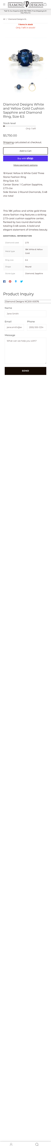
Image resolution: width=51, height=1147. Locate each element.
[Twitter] (21, 281)
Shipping (8, 142)
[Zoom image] (25, 59)
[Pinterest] (10, 281)
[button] (9, 59)
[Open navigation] (6, 4)
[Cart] (45, 4)
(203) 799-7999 (25, 11)
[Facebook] (4, 281)
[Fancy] (16, 281)
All (4, 19)
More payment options (25, 165)
